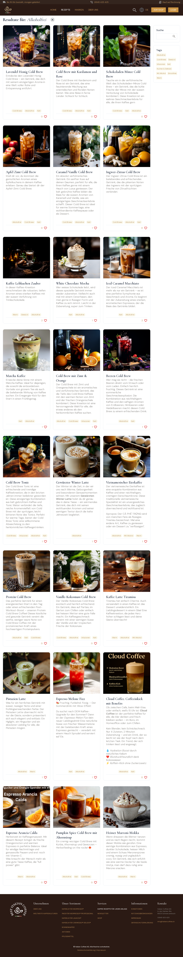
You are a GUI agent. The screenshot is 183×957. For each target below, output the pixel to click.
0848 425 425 (163, 917)
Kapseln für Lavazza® (71, 918)
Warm (159, 78)
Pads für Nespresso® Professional (77, 913)
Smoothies (172, 73)
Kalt (169, 64)
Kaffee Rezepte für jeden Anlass (112, 909)
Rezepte (65, 9)
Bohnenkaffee (68, 927)
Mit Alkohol (161, 73)
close (52, 19)
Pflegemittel (68, 936)
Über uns (93, 9)
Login (173, 10)
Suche (160, 30)
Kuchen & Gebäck (164, 69)
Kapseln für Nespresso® (73, 909)
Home (53, 9)
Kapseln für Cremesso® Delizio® (76, 923)
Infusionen (161, 64)
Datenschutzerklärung (142, 923)
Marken (79, 9)
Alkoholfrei (161, 55)
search (174, 36)
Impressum (136, 918)
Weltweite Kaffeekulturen (45, 913)
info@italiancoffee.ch (166, 921)
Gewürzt (171, 59)
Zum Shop (159, 10)
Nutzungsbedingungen (141, 913)
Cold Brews (161, 59)
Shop (100, 918)
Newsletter (103, 913)
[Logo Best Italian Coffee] (8, 9)
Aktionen (66, 932)
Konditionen (136, 909)
